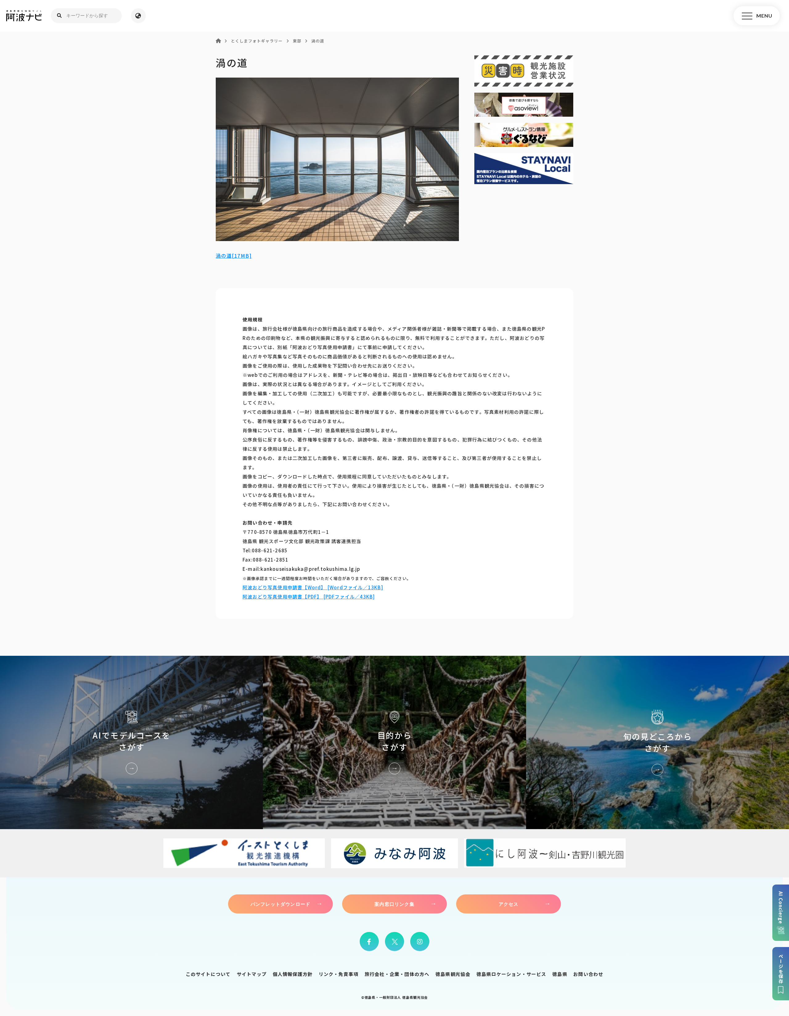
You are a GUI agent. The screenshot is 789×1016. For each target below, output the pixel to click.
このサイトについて (208, 974)
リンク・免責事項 (339, 974)
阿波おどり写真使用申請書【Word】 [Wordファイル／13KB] (313, 587)
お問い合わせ (588, 974)
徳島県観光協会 (452, 974)
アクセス (509, 904)
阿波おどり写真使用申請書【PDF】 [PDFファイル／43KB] (309, 596)
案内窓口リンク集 (394, 904)
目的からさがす (394, 742)
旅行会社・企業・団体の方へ (397, 974)
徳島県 (559, 974)
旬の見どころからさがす (657, 742)
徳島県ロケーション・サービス (511, 974)
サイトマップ (252, 974)
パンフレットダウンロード (280, 904)
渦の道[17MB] (234, 255)
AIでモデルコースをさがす (131, 742)
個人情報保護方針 (293, 974)
